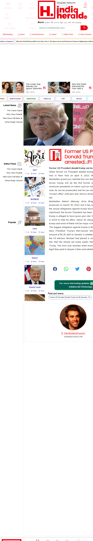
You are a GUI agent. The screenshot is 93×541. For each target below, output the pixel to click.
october (89, 234)
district (65, 201)
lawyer (70, 249)
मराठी (69, 22)
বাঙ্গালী (73, 22)
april (76, 175)
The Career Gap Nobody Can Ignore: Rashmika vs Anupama (34, 86)
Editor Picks (10, 164)
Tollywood (46, 99)
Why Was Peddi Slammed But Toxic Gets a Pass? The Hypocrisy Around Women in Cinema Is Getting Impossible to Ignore (80, 86)
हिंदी (52, 22)
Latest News (9, 106)
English (47, 22)
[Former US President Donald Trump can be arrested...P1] (66, 270)
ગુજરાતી (56, 22)
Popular (12, 223)
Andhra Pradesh (13, 99)
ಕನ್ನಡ (61, 22)
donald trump (78, 168)
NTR (61, 99)
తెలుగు (41, 23)
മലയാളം (78, 22)
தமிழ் (65, 22)
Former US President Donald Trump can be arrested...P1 (70, 297)
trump (60, 182)
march (66, 205)
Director (78, 99)
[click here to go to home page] (62, 18)
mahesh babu (30, 99)
